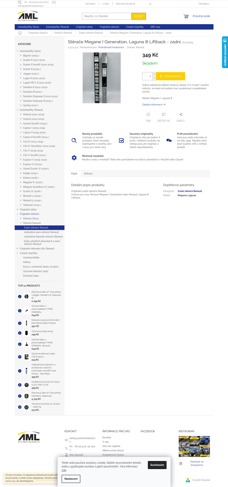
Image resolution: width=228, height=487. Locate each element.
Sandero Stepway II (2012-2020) (40, 96)
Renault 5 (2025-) (32, 200)
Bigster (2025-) (31, 55)
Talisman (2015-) (32, 205)
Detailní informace (152, 104)
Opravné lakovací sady (35, 271)
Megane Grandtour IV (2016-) (39, 187)
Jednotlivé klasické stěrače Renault (43, 236)
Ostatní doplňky (28, 253)
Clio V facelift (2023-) (34, 155)
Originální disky (28, 209)
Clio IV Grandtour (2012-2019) (39, 146)
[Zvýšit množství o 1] (154, 74)
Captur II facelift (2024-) (36, 137)
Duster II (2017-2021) (34, 60)
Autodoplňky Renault (31, 109)
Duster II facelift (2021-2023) (38, 64)
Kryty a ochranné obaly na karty (41, 266)
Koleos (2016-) (31, 177)
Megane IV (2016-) (33, 182)
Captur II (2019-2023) (34, 132)
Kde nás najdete (125, 4)
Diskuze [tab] (88, 173)
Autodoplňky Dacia (30, 51)
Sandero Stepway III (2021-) (38, 101)
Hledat (138, 16)
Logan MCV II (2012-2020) (37, 82)
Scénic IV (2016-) (32, 191)
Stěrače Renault (32, 223)
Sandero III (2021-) (33, 91)
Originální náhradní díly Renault (37, 248)
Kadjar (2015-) (30, 173)
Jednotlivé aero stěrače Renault (41, 232)
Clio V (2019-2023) (33, 150)
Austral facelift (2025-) (35, 123)
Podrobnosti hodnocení (111, 47)
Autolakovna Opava (113, 454)
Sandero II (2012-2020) (35, 87)
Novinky (91, 4)
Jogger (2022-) (31, 73)
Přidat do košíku (173, 76)
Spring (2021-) (30, 105)
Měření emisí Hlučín (113, 450)
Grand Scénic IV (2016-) (36, 168)
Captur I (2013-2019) (34, 128)
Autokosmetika (31, 257)
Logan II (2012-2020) (34, 78)
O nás (105, 4)
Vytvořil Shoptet (201, 480)
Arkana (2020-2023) (33, 114)
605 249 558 (76, 454)
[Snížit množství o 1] (154, 78)
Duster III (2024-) (32, 69)
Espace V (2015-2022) (35, 159)
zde (64, 470)
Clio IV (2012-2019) (33, 141)
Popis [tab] (74, 173)
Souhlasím (157, 465)
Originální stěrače (29, 214)
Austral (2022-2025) (33, 119)
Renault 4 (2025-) (32, 195)
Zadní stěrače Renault (36, 227)
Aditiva (27, 262)
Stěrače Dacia (31, 218)
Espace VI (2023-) (32, 164)
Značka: (135, 47)
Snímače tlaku (31, 275)
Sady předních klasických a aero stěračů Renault (42, 242)
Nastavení (70, 478)
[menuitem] (28, 27)
